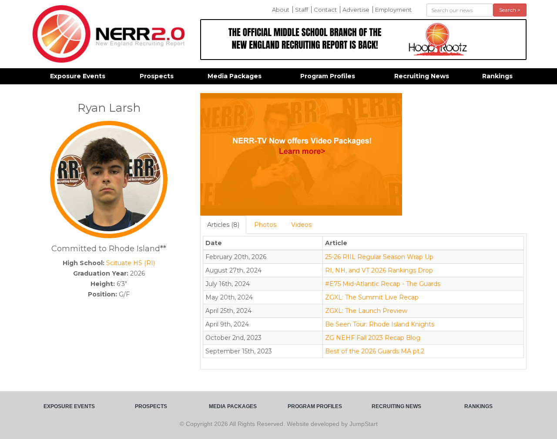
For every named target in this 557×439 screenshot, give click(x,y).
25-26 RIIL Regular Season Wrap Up (379, 257)
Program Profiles (327, 76)
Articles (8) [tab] (223, 225)
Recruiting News (421, 76)
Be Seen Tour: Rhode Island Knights (379, 324)
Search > (509, 10)
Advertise (355, 9)
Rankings (497, 76)
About (280, 9)
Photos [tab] (265, 225)
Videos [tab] (301, 225)
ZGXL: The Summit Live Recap (372, 297)
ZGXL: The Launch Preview (366, 311)
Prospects (157, 76)
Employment (393, 9)
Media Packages (235, 76)
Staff (301, 9)
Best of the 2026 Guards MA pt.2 (374, 351)
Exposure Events (77, 76)
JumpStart (363, 423)
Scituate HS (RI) (130, 263)
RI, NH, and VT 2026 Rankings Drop (379, 270)
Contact (325, 9)
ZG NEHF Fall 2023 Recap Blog (372, 338)
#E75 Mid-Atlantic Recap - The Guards (382, 284)
